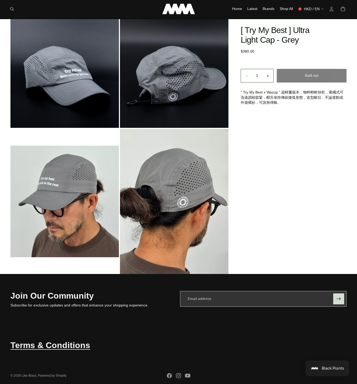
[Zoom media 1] (64, 73)
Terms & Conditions (50, 345)
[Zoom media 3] (64, 201)
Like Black (29, 375)
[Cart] (343, 9)
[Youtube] (188, 375)
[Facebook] (169, 375)
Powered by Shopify (52, 375)
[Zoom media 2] (174, 73)
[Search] (12, 9)
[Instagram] (178, 375)
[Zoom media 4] (174, 201)
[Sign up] (338, 298)
